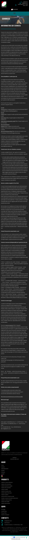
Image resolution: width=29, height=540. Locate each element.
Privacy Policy (4, 513)
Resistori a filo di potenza (6, 484)
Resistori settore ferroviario (6, 492)
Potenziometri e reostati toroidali (7, 496)
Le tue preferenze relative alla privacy (21, 537)
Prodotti (2, 470)
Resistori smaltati (4, 489)
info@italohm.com (7, 428)
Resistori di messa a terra (6, 491)
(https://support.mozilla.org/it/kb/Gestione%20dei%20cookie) (14, 114)
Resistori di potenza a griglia (6, 485)
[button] (14, 13)
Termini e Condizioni (5, 514)
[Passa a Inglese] (14, 475)
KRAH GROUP (15, 9)
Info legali (3, 509)
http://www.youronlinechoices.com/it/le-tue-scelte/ (12, 396)
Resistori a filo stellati (5, 501)
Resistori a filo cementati (6, 487)
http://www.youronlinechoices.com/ (9, 196)
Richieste (3, 472)
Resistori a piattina (4, 494)
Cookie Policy (4, 511)
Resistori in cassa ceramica (6, 499)
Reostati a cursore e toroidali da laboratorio (9, 498)
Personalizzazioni (4, 468)
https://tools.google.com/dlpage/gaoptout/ (14, 137)
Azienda (3, 466)
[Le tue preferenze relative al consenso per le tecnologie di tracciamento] (26, 537)
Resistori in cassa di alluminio (7, 482)
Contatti (2, 473)
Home (2, 465)
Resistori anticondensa (5, 503)
